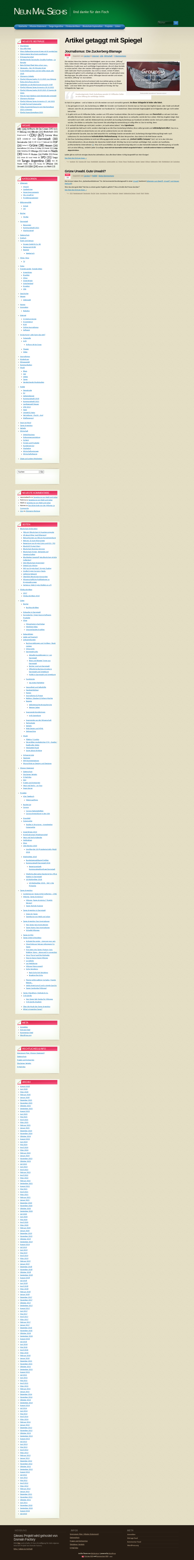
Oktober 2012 (25, 1466)
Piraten (36, 154)
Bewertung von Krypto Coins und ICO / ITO (39, 543)
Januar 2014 (25, 1425)
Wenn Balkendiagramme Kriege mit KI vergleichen (38, 51)
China (25, 278)
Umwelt (22, 166)
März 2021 (24, 1195)
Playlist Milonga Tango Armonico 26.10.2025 (37, 87)
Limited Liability (111, 162)
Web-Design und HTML (34, 728)
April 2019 (24, 1256)
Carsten (87, 56)
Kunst (49, 148)
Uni (24, 209)
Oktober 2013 (25, 1433)
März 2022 (24, 1178)
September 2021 (26, 1183)
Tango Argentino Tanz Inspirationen (36, 921)
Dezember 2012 (26, 1461)
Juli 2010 (23, 1514)
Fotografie (27, 338)
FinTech (26, 440)
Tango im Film (28, 935)
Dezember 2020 (26, 1203)
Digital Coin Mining (30, 566)
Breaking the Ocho (36, 975)
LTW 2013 (27, 407)
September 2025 (26, 1109)
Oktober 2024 (25, 1136)
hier (19, 1543)
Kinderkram (24, 359)
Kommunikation (26, 365)
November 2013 (26, 1430)
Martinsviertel (28, 231)
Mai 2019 (23, 1253)
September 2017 (26, 1306)
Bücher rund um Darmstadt (39, 666)
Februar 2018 (25, 1292)
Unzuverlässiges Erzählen (35, 630)
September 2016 (26, 1336)
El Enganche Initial (27, 57)
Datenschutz (24, 235)
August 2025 (25, 1111)
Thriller (26, 217)
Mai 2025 (23, 1117)
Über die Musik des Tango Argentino (36, 1007)
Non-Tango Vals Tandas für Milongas (39, 999)
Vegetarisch (30, 253)
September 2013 (26, 1436)
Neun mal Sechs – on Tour (32, 786)
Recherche (115, 193)
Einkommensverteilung (31, 437)
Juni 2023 (24, 1167)
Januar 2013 (25, 1458)
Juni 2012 (24, 1478)
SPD (46, 157)
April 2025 (24, 1120)
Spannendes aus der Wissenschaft (38, 720)
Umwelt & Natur (29, 413)
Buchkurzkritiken (32, 608)
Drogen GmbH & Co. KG (32, 244)
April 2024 (24, 1147)
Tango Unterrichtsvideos (32, 938)
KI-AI (25, 324)
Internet (95, 56)
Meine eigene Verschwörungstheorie (33, 54)
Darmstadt (48, 139)
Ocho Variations (32, 969)
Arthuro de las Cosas (40, 129)
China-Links (30, 649)
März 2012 (24, 1486)
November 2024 (26, 1133)
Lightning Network (30, 574)
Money (120, 162)
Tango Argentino (36, 161)
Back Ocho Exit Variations (38, 973)
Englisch (23, 238)
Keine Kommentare (106, 176)
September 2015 (26, 1369)
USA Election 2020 (30, 846)
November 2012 (26, 1464)
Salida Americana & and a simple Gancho (41, 985)
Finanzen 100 (82, 162)
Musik (47, 151)
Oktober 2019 (25, 1239)
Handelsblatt (94, 162)
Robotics (26, 311)
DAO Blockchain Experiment (33, 563)
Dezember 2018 (26, 1267)
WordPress (112, 1553)
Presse (125, 162)
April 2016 (24, 1350)
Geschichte (24, 294)
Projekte (23, 793)
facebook (72, 162)
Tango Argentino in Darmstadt (34, 910)
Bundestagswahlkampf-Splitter (37, 860)
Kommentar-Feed (26, 1033)
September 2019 (26, 1242)
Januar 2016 (25, 1358)
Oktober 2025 (25, 1106)
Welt (159, 162)
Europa (40, 142)
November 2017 (26, 1300)
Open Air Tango (32, 914)
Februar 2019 (25, 1261)
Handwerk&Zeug (32, 690)
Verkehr (42, 166)
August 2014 (25, 1405)
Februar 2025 (25, 1125)
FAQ (24, 780)
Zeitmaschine (31, 731)
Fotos (22, 266)
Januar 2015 (25, 1392)
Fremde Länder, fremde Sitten (31, 269)
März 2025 (24, 1122)
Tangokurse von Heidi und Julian (45, 497)
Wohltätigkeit (166, 162)
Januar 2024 (25, 1156)
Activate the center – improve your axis (40, 941)
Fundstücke (30, 679)
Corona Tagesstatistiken (34, 811)
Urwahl (135, 181)
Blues (25, 371)
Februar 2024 (25, 1153)
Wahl (142, 193)
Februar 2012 (25, 1489)
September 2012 (26, 1469)
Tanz (55, 161)
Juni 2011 (24, 1503)
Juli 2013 (23, 1442)
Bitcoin (37, 131)
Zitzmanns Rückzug (27, 98)
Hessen (51, 145)
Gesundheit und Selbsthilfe (36, 687)
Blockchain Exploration (28, 529)
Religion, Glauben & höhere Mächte (39, 698)
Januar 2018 (25, 1294)
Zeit (171, 162)
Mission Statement (27, 768)
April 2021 (24, 1192)
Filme (25, 620)
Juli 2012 (23, 1475)
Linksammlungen (29, 640)
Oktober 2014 (25, 1400)
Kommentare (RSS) (102, 1556)
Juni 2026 (24, 1089)
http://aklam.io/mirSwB (23, 1549)
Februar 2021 (25, 1197)
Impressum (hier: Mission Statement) (31, 1053)
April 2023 (24, 1170)
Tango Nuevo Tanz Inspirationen (38, 928)
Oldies (25, 377)
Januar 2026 (25, 1097)
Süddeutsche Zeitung (129, 193)
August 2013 (25, 1439)
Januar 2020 (25, 1231)
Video (25, 352)
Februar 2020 (25, 1228)
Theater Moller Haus (26, 164)
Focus (88, 162)
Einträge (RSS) (89, 1556)
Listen (22, 601)
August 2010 (25, 1511)
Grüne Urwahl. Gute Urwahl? (85, 171)
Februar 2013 (25, 1455)
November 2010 (26, 1505)
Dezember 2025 (26, 1100)
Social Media (34, 157)
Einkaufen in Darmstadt (32, 612)
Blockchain (51, 132)
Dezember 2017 (26, 1297)
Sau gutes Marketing (36, 683)
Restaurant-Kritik (29, 247)
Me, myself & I (28, 195)
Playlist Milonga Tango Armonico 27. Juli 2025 (37, 101)
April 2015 (24, 1383)
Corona (26, 807)
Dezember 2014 (26, 1394)
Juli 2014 (23, 1408)
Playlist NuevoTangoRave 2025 (31, 112)
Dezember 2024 (26, 1131)
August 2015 (25, 1372)
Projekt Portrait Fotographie (30, 104)
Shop (25, 843)
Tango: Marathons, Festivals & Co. (35, 993)
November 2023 (26, 1159)
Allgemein (24, 183)
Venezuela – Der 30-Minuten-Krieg (33, 68)
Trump (41, 164)
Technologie (30, 723)
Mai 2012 (23, 1480)
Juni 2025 (24, 1114)
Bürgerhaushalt (22, 135)
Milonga (36, 151)
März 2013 (24, 1453)
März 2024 (24, 1150)
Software (26, 330)
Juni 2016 (24, 1344)
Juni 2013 (24, 1444)
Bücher (23, 213)
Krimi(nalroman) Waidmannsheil (35, 835)
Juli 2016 (23, 1342)
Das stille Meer (25, 49)
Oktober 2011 (25, 1500)
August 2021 (25, 1186)
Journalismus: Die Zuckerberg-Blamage (93, 51)
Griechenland (28, 283)
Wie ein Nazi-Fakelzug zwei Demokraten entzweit (38, 96)
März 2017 (24, 1319)
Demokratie (86, 193)
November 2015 (26, 1364)
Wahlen (147, 193)
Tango (25, 379)
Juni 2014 (24, 1411)
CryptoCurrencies (29, 319)
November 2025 (26, 1103)
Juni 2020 (24, 1217)
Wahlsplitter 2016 (30, 857)
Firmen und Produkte (31, 443)
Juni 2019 (24, 1250)
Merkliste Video (32, 627)
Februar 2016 (25, 1355)
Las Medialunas (31, 963)
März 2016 (24, 1353)
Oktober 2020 (25, 1208)
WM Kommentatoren (31, 761)
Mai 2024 (23, 1145)
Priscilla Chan (131, 162)
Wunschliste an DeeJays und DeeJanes (37, 763)
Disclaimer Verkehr (30, 774)
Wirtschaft (108, 56)
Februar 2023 (25, 1172)
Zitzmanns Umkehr (27, 76)
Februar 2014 (25, 1422)
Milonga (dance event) (34, 966)
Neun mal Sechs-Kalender (32, 837)
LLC (117, 162)
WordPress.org (25, 1035)
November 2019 (26, 1236)
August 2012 (25, 1472)
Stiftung (147, 162)
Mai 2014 (23, 1414)
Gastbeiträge (28, 189)
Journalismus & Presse (34, 696)
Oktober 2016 (25, 1333)
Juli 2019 (23, 1247)
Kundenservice (28, 446)
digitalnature (95, 1553)
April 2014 (24, 1417)
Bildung (25, 132)
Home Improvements (31, 192)
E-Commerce (28, 322)
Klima (33, 148)
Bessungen (27, 225)
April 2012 (24, 1483)
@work (26, 187)
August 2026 (25, 1086)
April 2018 (24, 1286)
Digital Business (29, 435)
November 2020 (26, 1206)
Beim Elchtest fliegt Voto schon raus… (34, 65)
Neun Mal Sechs (40, 11)
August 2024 (25, 1139)
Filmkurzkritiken (26, 590)
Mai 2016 (23, 1347)
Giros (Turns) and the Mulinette (37, 955)
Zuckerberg (176, 162)
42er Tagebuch (28, 796)
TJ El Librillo (27, 996)
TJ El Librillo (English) (33, 1002)
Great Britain (28, 281)
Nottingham (27, 840)
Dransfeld (26, 818)
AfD (21, 129)
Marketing (25, 151)
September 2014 (26, 1403)
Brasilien (26, 275)
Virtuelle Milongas (32, 930)
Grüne (97, 193)
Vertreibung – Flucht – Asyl (33, 415)
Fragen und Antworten (31, 783)
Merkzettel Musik (32, 748)
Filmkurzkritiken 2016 (31, 596)
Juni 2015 (24, 1378)
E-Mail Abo (27, 777)
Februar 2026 (25, 1095)
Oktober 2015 (25, 1367)
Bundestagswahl (78, 193)
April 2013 (24, 1450)
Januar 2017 (25, 1325)
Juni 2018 (24, 1283)
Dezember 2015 (26, 1361)
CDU (36, 135)
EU (34, 142)
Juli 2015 (23, 1375)
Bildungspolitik (25, 202)
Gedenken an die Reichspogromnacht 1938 (36, 85)
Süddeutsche (154, 162)
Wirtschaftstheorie (30, 454)
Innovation (24, 307)
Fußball (25, 145)
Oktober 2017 (25, 1303)
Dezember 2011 (26, 1494)
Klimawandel (25, 362)
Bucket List (27, 805)
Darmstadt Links (32, 652)
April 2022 (24, 1175)
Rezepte (26, 250)
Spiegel (142, 162)
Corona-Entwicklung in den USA (38, 814)
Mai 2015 (23, 1381)
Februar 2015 (25, 1389)
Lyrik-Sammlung (35, 716)
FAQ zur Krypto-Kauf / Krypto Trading (37, 568)
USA (101, 56)
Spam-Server (28, 788)
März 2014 (24, 1419)
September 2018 (26, 1275)
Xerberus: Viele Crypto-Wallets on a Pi (37, 585)
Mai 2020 (23, 1220)
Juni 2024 (24, 1142)
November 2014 (26, 1397)
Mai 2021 (23, 1189)
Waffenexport (28, 418)
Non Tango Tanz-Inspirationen (37, 925)
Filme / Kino (24, 258)
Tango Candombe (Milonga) (36, 988)
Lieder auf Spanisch (30, 637)
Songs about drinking (34, 751)
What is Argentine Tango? (32, 1009)
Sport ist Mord (25, 423)
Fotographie (27, 821)
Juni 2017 (24, 1311)
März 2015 (24, 1386)
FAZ (77, 162)
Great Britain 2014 (30, 832)
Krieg (40, 148)
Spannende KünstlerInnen (35, 712)
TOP (111, 1556)
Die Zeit (93, 193)
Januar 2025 (25, 1128)
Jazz (24, 374)
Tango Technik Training (34, 906)
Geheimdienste (28, 396)
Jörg (21, 511)
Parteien (26, 154)
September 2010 (26, 1508)
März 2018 (24, 1289)
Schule (24, 157)
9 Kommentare (120, 56)
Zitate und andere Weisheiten (31, 459)
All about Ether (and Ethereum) (34, 535)
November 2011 (26, 1497)
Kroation (26, 286)
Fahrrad (48, 142)
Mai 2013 (23, 1447)
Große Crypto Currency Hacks (34, 571)
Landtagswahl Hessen (31, 404)
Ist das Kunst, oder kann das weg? (32, 335)
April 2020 (24, 1222)
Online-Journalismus (30, 327)
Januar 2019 (25, 1264)
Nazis (25, 410)
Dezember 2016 (26, 1328)
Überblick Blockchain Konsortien (35, 577)
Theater (26, 349)
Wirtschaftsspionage (30, 451)
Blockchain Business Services (34, 549)
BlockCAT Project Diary (31, 546)
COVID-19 (29, 139)
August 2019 (25, 1244)
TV (24, 261)
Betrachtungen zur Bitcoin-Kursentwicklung (39, 538)
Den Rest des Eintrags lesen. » (76, 158)
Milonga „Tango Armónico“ (33, 897)
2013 (71, 193)
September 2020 (26, 1211)
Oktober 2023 (25, 1161)
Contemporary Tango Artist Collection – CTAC (40, 894)
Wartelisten (24, 46)
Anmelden (24, 1027)
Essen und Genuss (27, 241)
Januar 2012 (25, 1492)
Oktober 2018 (25, 1272)
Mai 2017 (23, 1314)
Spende (137, 162)
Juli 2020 (23, 1214)
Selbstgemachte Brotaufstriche (40, 705)
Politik (94, 176)
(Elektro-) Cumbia (32, 739)
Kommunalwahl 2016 (31, 399)
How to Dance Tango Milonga (37, 958)
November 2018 (26, 1270)
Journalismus (102, 162)
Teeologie (26, 758)
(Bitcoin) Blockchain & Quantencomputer (38, 532)
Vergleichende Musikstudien (33, 382)
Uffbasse (52, 164)
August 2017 (25, 1308)
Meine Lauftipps (32, 800)
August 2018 (25, 1278)
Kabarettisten (28, 634)
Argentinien (27, 272)
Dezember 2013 (26, 1428)
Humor (22, 305)
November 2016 (26, 1331)
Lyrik (25, 341)
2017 (25, 593)
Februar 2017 (25, 1322)
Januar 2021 (25, 1200)
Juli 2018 (23, 1281)
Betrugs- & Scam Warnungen (34, 541)
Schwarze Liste (28, 755)
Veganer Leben (34, 707)
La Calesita (30, 961)
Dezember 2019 (26, 1233)
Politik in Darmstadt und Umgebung (42, 675)
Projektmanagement (30, 198)
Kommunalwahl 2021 (31, 228)
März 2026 (24, 1092)
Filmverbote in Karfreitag (35, 624)
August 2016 (25, 1339)
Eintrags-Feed (25, 1030)
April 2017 (24, 1317)
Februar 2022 (25, 1181)
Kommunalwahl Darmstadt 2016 (38, 863)
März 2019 (24, 1258)
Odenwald (27, 300)
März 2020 (24, 1225)
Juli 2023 (23, 1164)
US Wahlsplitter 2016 (34, 879)
